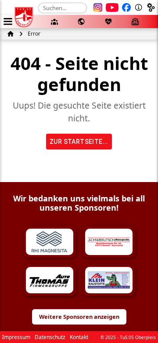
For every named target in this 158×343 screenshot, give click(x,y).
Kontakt (79, 337)
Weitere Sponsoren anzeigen (79, 317)
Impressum (16, 337)
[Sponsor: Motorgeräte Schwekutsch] (109, 242)
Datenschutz (50, 337)
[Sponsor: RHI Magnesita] (49, 242)
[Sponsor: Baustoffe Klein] (109, 280)
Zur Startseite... (79, 141)
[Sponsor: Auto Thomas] (49, 280)
